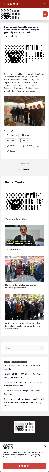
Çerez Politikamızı (21, 457)
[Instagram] (8, 4)
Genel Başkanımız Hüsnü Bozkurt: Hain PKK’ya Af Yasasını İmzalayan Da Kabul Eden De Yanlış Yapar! (24, 402)
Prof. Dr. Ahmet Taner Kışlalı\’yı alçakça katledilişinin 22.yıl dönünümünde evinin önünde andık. (23, 326)
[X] (11, 4)
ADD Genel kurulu (13, 249)
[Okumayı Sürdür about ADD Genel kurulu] (24, 235)
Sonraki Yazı (24, 170)
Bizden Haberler (10, 36)
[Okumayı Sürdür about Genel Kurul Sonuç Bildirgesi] (24, 201)
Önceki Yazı (24, 164)
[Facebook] (5, 4)
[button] (45, 446)
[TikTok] (17, 4)
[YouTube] (14, 4)
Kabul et (24, 466)
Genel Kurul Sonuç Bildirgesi (17, 219)
